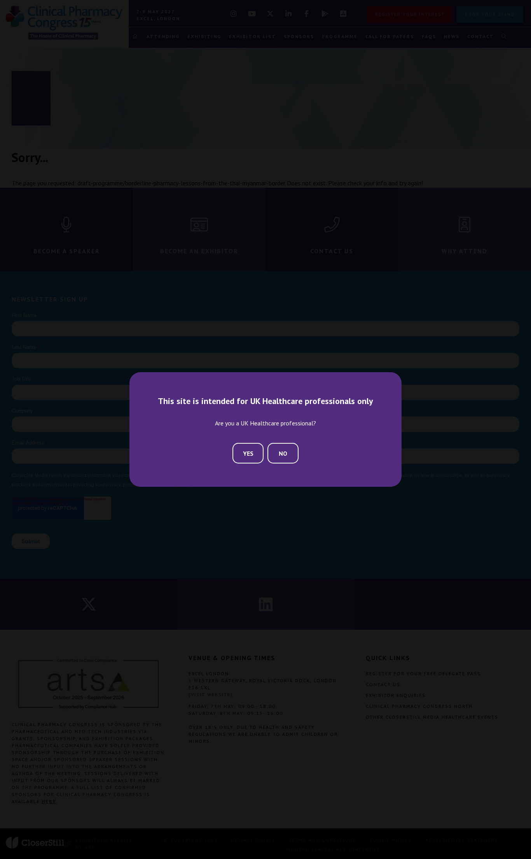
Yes (248, 453)
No (283, 453)
